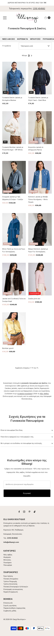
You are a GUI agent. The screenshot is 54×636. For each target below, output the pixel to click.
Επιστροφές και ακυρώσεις (13, 589)
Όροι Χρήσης (8, 576)
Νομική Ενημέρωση (10, 592)
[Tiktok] (34, 511)
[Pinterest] (29, 511)
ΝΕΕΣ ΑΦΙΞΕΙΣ (8, 39)
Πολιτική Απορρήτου (10, 579)
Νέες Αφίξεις (44, 394)
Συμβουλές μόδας (9, 611)
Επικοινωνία (7, 603)
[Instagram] (24, 511)
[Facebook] (19, 511)
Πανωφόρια (7, 565)
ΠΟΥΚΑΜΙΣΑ (48, 39)
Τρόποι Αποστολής (10, 584)
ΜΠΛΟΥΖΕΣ (35, 39)
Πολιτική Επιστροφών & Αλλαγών (15, 587)
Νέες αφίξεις (7, 555)
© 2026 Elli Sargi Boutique (14, 619)
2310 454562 (39, 8)
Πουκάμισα (7, 563)
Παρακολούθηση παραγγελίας (14, 608)
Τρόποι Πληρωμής (10, 581)
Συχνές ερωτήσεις (9, 605)
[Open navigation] (5, 17)
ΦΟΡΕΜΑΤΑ (22, 39)
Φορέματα (7, 557)
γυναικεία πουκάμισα (24, 394)
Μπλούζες (7, 560)
